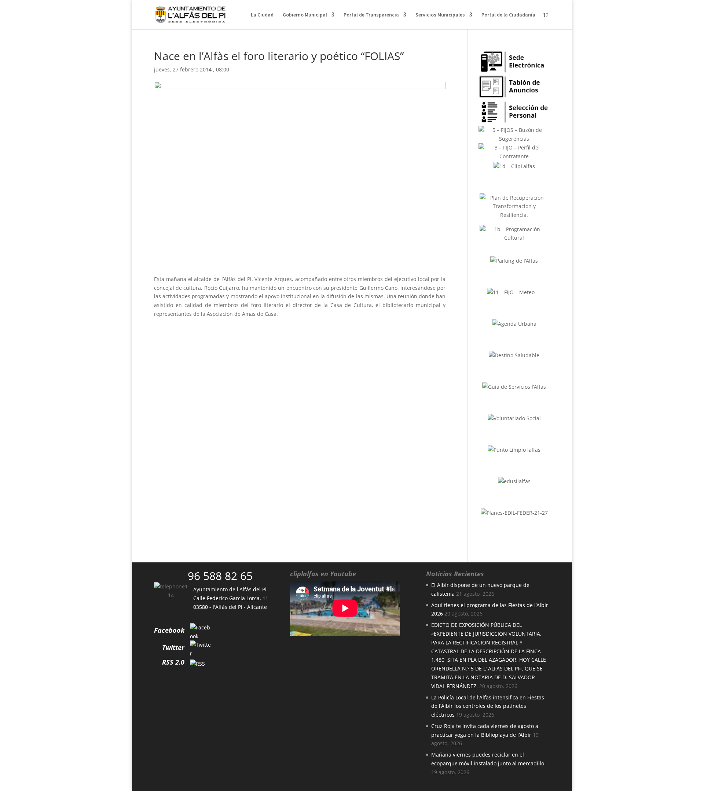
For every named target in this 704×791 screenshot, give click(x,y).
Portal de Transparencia (371, 15)
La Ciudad (262, 15)
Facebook (169, 630)
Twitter (173, 647)
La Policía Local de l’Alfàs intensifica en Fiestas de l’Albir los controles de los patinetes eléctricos (487, 706)
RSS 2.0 (173, 662)
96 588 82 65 (220, 575)
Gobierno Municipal (305, 15)
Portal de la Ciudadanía (508, 15)
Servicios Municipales (440, 15)
